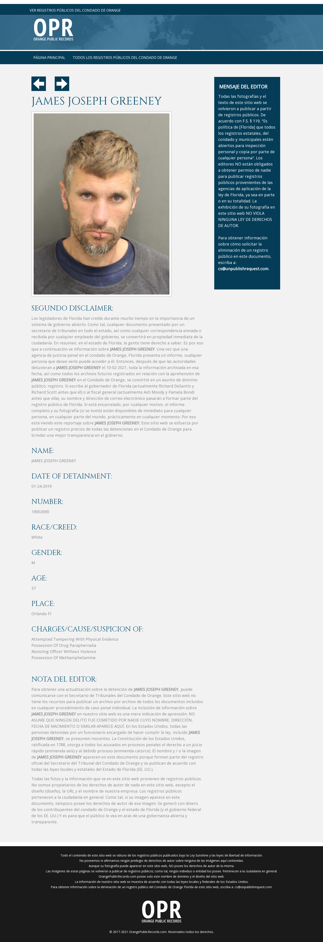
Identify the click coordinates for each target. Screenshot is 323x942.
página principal (49, 57)
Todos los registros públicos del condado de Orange (125, 57)
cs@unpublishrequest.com (253, 887)
